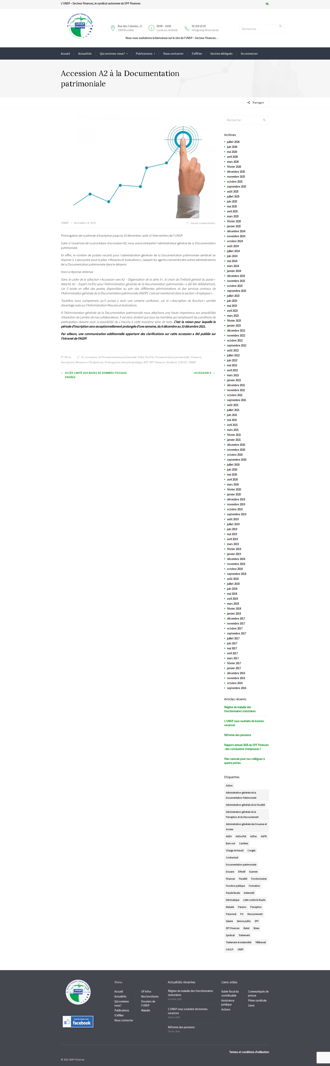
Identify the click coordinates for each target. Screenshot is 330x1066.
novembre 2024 (236, 236)
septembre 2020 (236, 459)
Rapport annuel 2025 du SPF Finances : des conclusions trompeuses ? (246, 747)
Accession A (202, 372)
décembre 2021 (236, 385)
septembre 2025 (236, 186)
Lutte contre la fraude (254, 900)
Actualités (85, 53)
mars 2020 (233, 484)
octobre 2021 (235, 395)
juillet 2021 (233, 410)
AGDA (229, 836)
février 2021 (234, 435)
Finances (196, 357)
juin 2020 (232, 469)
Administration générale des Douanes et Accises (246, 827)
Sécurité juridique (132, 362)
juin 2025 (232, 201)
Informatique (232, 900)
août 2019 (233, 519)
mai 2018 (232, 593)
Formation (254, 885)
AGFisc (253, 836)
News (68, 357)
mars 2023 (233, 315)
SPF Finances (157, 362)
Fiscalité (243, 878)
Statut (246, 928)
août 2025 (233, 191)
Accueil (65, 53)
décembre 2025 (236, 171)
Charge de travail (234, 850)
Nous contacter (173, 53)
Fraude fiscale (233, 893)
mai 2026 (232, 152)
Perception (256, 907)
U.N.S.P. (183, 362)
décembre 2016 (236, 673)
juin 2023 (232, 300)
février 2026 (234, 166)
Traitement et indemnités (238, 942)
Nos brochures (150, 996)
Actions (225, 1009)
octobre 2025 (235, 181)
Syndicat (172, 362)
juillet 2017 (233, 638)
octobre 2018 (235, 569)
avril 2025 (232, 211)
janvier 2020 (234, 494)
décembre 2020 (236, 444)
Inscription (67, 362)
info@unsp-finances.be (205, 30)
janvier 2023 (234, 325)
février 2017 (234, 663)
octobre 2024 (235, 241)
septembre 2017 (236, 633)
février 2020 (234, 489)
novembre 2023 (236, 281)
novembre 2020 (236, 449)
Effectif (241, 871)
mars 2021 (233, 430)
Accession (91, 357)
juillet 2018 (233, 584)
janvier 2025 (234, 226)
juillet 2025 (233, 196)
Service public (244, 921)
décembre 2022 (236, 330)
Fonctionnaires (259, 878)
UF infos (146, 991)
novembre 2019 (236, 504)
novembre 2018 (236, 564)
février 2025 (234, 221)
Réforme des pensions (237, 735)
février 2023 (234, 320)
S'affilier (119, 1015)
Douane (230, 871)
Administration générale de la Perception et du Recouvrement (242, 814)
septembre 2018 (236, 574)
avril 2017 (232, 653)
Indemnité (249, 893)
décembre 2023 (236, 276)
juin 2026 (232, 147)
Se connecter (249, 53)
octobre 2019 (235, 509)
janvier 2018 (234, 613)
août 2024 (233, 246)
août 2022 (233, 350)
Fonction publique (235, 885)
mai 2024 (232, 261)
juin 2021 (232, 415)
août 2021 (233, 405)
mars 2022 (233, 375)
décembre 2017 (236, 618)
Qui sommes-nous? (112, 53)
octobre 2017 (235, 628)
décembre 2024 (236, 231)
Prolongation (113, 362)
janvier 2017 (234, 668)
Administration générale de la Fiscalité (245, 804)
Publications (144, 53)
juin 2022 (232, 360)
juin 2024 (232, 256)
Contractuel (232, 857)
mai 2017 (232, 648)
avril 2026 (232, 157)
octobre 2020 (235, 454)
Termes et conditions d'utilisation (249, 1052)
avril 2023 (232, 310)
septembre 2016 (236, 688)
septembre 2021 (236, 400)
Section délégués (221, 53)
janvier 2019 (234, 554)
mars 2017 (233, 658)
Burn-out (230, 843)
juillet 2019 (233, 524)
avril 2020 (232, 479)
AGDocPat (241, 836)
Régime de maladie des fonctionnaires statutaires (240, 709)
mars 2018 (233, 603)
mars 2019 (233, 544)
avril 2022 (232, 370)
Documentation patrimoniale (172, 357)
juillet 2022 (233, 355)
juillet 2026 (233, 142)
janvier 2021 (234, 440)
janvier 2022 (234, 380)
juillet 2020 (233, 464)
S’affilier (197, 53)
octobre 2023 (235, 286)
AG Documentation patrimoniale (117, 357)
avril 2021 (232, 425)
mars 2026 (233, 161)
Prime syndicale (257, 1000)
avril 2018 (232, 598)
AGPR (264, 836)
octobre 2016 (235, 683)
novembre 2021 (236, 390)
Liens (251, 1005)
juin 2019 (232, 529)
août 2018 (233, 579)
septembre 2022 (236, 345)
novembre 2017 (236, 623)
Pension (242, 907)
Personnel (231, 914)
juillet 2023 (233, 296)
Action (229, 785)
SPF (146, 362)
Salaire (229, 921)
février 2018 (234, 608)
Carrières (243, 843)
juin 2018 (232, 588)
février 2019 (234, 549)
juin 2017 (232, 643)
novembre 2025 (236, 176)
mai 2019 (232, 534)
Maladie (230, 907)
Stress (256, 928)
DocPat (149, 357)
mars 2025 (233, 216)
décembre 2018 (236, 559)
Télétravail (260, 942)
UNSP (192, 362)
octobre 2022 (235, 340)
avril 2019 (232, 539)
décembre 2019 (236, 499)
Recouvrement (255, 914)
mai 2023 (232, 305)
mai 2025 (232, 206)
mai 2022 (232, 365)
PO (241, 914)
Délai (141, 357)
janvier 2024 (234, 271)
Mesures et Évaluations (90, 362)
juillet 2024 (233, 251)
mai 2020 (232, 474)
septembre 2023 (236, 291)
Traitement (244, 935)
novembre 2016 (236, 678)
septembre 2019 (236, 514)
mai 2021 (232, 420)
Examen (253, 871)
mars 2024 (233, 266)
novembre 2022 (236, 335)
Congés (251, 850)
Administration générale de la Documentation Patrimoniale (241, 795)
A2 (82, 357)
